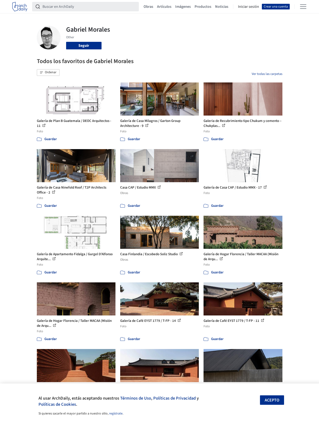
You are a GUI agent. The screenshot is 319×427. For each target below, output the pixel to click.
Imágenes (183, 6)
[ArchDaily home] (19, 6)
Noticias (221, 6)
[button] (48, 72)
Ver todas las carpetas (267, 74)
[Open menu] (303, 6)
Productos (203, 6)
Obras (148, 6)
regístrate (116, 413)
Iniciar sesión (248, 6)
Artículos (164, 6)
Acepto (272, 400)
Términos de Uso (135, 398)
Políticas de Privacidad (174, 398)
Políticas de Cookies (57, 404)
